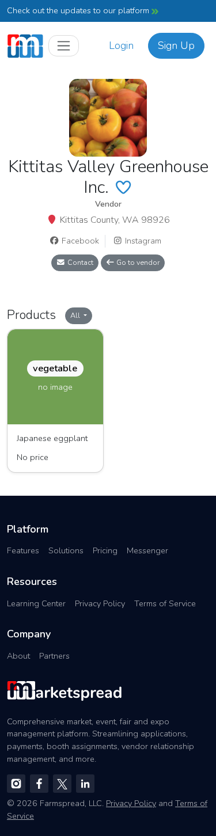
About (18, 656)
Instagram (142, 240)
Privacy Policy (100, 603)
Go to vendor (137, 262)
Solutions (66, 550)
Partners (54, 656)
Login (121, 45)
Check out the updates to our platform (79, 10)
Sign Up (176, 45)
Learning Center (36, 603)
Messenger (147, 550)
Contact (79, 262)
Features (23, 550)
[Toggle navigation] (63, 45)
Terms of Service (165, 603)
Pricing (105, 550)
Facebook (79, 240)
